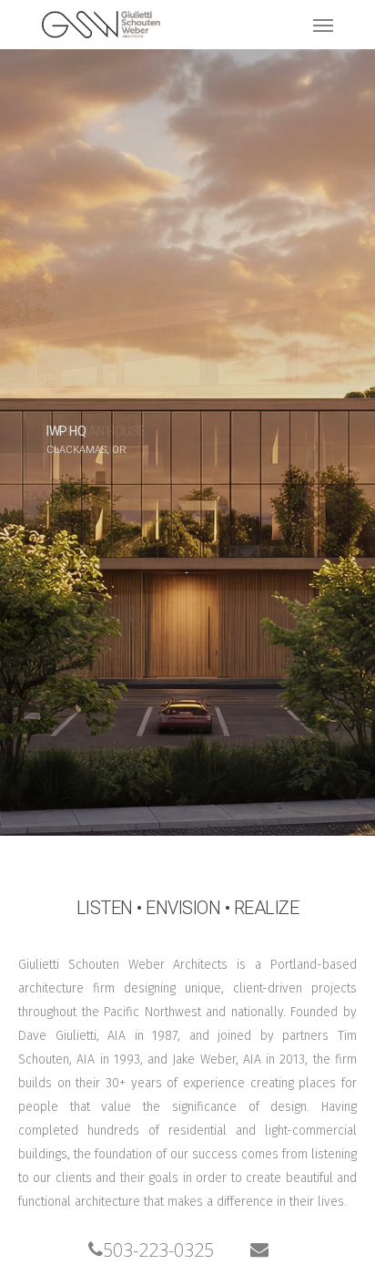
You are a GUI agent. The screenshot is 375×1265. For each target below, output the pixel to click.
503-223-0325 (158, 1250)
